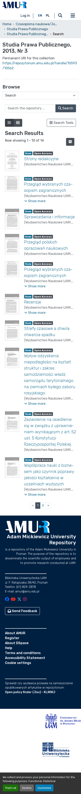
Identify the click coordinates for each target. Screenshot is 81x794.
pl (48, 15)
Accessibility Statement (25, 658)
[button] (14, 5)
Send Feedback (24, 611)
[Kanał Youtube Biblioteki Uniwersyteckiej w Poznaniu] (13, 600)
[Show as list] (9, 123)
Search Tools (63, 123)
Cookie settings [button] (18, 663)
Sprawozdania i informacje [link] (49, 216)
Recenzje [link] (32, 302)
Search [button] (67, 108)
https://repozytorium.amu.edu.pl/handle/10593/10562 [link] (39, 65)
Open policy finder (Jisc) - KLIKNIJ (30, 692)
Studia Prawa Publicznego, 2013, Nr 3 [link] (27, 34)
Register (12, 638)
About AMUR (15, 633)
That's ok (10, 787)
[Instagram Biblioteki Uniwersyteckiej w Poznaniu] (25, 600)
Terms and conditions (23, 653)
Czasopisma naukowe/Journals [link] (36, 24)
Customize (44, 787)
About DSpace (17, 643)
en (40, 15)
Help (8, 648)
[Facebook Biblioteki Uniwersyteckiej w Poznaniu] (7, 600)
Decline (27, 787)
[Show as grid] (18, 123)
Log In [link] (25, 16)
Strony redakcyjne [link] (41, 158)
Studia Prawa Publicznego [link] (27, 29)
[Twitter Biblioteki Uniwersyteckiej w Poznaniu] (19, 600)
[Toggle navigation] (73, 16)
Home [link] (6, 24)
